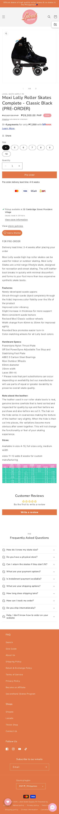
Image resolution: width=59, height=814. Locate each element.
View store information (16, 219)
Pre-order (29, 174)
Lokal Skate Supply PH (28, 802)
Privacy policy (33, 805)
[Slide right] (36, 88)
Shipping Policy (13, 661)
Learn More (8, 128)
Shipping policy (11, 810)
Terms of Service (14, 674)
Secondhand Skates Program (20, 694)
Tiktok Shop (12, 724)
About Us (10, 655)
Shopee (9, 712)
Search (9, 642)
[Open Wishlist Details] (7, 801)
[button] (3, 17)
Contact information (29, 810)
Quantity (6, 160)
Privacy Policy (13, 681)
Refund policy (18, 805)
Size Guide (11, 648)
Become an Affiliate (15, 687)
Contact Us (11, 731)
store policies (15, 226)
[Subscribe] (46, 767)
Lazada (9, 718)
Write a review (29, 512)
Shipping (5, 119)
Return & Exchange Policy (19, 668)
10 (6, 154)
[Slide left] (23, 88)
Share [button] (8, 135)
